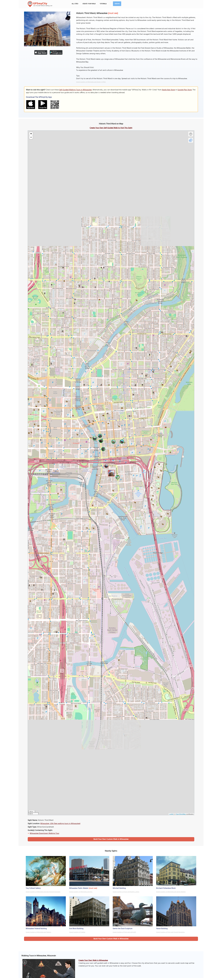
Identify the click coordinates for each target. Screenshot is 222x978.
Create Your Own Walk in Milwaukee (93, 960)
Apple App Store (168, 89)
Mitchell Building (119, 888)
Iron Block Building (76, 928)
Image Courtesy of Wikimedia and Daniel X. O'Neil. (91, 82)
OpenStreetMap (181, 814)
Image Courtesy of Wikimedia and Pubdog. (38, 932)
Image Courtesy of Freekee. (77, 932)
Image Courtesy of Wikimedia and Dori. (80, 892)
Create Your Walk (89, 4)
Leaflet (171, 814)
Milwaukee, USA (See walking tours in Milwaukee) (60, 823)
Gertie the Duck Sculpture (122, 928)
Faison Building (162, 928)
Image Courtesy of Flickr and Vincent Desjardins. (170, 932)
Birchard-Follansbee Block (166, 888)
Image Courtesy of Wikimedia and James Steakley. (171, 892)
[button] (111, 473)
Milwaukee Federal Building (36, 928)
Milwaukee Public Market (78, 888)
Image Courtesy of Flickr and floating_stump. (126, 892)
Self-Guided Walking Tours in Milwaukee (75, 89)
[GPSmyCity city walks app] (40, 4)
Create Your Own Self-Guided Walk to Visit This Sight (111, 127)
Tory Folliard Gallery (33, 888)
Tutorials (103, 4)
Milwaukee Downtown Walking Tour (44, 833)
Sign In (117, 4)
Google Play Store (184, 89)
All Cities (75, 4)
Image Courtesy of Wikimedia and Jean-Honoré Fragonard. (43, 892)
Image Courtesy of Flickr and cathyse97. (124, 932)
